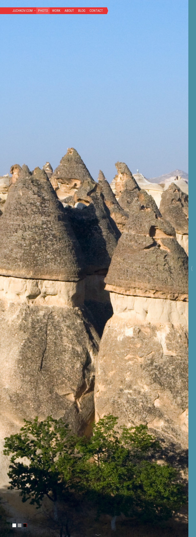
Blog (81, 11)
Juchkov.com (22, 11)
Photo (43, 11)
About (69, 11)
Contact (96, 11)
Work (56, 11)
